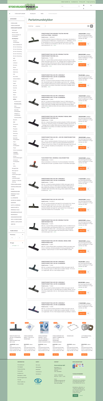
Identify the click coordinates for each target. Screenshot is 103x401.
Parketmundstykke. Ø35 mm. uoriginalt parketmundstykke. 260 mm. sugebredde (53, 262)
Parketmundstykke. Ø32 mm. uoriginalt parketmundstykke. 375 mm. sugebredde (53, 96)
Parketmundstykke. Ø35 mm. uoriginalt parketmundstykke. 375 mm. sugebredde (53, 303)
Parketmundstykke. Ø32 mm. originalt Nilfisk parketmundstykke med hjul (54, 55)
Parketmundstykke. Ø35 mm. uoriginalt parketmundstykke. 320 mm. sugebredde (53, 283)
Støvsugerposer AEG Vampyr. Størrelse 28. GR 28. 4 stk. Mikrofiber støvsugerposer (58, 339)
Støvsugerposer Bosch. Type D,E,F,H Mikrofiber (29, 337)
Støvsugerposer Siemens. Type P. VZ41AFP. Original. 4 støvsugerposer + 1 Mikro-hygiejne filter (44, 339)
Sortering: (30, 26)
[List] (91, 26)
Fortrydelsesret (20, 364)
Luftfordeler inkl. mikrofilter (86, 336)
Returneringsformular (22, 377)
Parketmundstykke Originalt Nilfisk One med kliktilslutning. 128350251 (54, 34)
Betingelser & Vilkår (21, 375)
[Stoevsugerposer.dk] (23, 6)
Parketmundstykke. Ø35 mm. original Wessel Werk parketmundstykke (56, 241)
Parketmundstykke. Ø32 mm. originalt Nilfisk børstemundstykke (54, 221)
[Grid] (88, 26)
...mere (54, 45)
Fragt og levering (91, 2)
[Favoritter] (84, 5)
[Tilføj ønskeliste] (88, 44)
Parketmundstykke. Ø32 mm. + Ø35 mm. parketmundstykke (58, 137)
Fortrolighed (20, 367)
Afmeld (81, 395)
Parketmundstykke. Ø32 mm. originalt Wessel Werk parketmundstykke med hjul (56, 117)
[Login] (84, 8)
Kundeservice (74, 2)
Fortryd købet (20, 384)
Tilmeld (75, 395)
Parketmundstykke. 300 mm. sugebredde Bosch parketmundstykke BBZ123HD (15, 339)
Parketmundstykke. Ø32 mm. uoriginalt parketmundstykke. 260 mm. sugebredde (53, 75)
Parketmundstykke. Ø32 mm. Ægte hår (52, 199)
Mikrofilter (70, 336)
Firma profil (82, 2)
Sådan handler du (65, 2)
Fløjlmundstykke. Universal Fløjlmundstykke (55, 158)
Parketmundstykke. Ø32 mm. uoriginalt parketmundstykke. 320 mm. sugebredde (53, 179)
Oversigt (19, 379)
